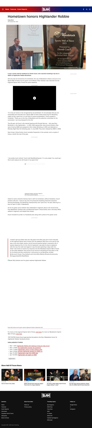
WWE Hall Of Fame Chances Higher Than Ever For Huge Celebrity (33, 384)
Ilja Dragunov (50, 404)
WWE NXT (49, 415)
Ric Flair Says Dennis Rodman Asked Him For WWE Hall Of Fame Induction (79, 384)
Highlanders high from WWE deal (28, 353)
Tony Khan (50, 409)
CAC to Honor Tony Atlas (8, 383)
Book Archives (5, 418)
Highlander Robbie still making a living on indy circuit (33, 346)
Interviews (4, 411)
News (7, 9)
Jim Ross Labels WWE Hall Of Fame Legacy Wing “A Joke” (56, 384)
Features (13, 9)
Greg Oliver (11, 20)
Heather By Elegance (52, 418)
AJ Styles (49, 413)
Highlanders (12, 358)
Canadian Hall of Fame (7, 413)
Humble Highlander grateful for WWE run (30, 351)
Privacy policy (28, 407)
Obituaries (4, 415)
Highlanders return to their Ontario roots (30, 349)
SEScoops (49, 420)
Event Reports (22, 9)
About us (26, 404)
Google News (73, 404)
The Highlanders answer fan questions (29, 347)
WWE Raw (50, 407)
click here (39, 332)
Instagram (72, 409)
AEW (48, 411)
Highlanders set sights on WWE (27, 355)
